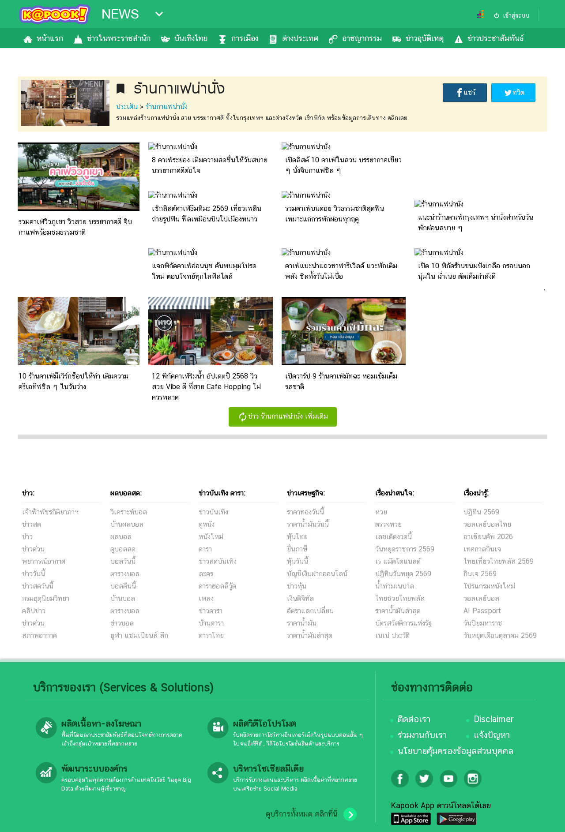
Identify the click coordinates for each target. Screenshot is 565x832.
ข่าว (27, 536)
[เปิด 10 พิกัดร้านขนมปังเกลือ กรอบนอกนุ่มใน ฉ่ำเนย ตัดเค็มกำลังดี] (438, 252)
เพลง (206, 598)
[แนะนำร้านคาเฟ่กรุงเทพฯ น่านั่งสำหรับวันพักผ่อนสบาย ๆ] (438, 204)
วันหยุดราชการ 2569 (404, 549)
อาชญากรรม (362, 38)
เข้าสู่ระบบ (516, 15)
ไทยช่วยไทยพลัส (400, 598)
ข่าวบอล (122, 623)
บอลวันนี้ (123, 561)
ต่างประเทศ (300, 38)
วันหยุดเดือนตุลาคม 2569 (500, 635)
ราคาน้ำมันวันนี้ (308, 524)
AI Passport (482, 611)
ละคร (206, 574)
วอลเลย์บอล (481, 598)
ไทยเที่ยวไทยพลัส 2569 (498, 561)
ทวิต (518, 92)
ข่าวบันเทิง (213, 512)
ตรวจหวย (388, 524)
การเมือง (244, 38)
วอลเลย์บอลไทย (487, 524)
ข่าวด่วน (33, 549)
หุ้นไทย (297, 536)
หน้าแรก (50, 38)
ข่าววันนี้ (33, 574)
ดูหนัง (207, 524)
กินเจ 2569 (480, 574)
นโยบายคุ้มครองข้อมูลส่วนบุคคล (455, 751)
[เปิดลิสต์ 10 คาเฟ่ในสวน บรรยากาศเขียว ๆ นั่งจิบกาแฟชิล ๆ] (306, 146)
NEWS (120, 14)
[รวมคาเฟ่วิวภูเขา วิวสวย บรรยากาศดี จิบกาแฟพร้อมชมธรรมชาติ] (77, 208)
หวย (381, 512)
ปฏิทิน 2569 (481, 512)
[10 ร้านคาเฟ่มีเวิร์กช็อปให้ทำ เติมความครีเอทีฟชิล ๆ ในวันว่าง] (77, 363)
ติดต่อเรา (414, 719)
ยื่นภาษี (297, 549)
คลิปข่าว (33, 611)
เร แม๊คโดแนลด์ (398, 561)
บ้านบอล (122, 598)
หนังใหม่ (211, 536)
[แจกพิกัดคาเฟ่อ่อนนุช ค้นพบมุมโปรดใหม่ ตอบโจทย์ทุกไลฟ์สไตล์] (172, 252)
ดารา (205, 549)
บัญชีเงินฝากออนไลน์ (317, 574)
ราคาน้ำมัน (301, 623)
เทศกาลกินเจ (482, 549)
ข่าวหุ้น (296, 586)
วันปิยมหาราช (482, 623)
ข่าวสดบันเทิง (218, 561)
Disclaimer (494, 719)
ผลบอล (121, 536)
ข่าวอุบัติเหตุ (425, 38)
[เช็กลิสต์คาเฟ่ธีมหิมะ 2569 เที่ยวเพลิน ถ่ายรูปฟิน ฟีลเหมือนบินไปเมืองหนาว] (172, 195)
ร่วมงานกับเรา (422, 735)
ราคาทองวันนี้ (305, 512)
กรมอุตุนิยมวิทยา (45, 598)
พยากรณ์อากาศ (43, 561)
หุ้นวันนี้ (297, 561)
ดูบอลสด (123, 549)
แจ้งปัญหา (492, 735)
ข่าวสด (31, 524)
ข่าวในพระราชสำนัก (119, 38)
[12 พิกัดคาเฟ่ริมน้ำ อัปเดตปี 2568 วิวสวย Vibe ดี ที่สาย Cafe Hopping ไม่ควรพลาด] (210, 363)
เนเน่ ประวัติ (392, 635)
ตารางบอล (124, 574)
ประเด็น (127, 106)
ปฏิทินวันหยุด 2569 (403, 574)
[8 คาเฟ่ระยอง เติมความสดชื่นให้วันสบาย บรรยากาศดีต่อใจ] (172, 146)
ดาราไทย (211, 635)
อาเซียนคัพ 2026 (488, 536)
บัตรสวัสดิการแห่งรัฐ (403, 623)
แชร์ (469, 92)
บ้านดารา (211, 623)
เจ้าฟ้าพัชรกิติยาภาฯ (50, 512)
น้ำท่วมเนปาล (394, 586)
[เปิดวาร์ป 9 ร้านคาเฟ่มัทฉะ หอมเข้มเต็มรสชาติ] (344, 363)
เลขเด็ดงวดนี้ (393, 536)
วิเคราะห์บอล (128, 512)
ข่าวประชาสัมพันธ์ (495, 38)
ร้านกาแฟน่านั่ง (167, 106)
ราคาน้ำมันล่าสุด (309, 635)
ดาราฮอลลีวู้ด (217, 586)
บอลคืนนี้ (123, 586)
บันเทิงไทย (190, 38)
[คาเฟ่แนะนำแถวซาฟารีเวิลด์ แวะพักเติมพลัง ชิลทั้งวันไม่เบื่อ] (306, 252)
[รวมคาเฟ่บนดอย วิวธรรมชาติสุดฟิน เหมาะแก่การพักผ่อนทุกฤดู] (306, 195)
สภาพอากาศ (39, 635)
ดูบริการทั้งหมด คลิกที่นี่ (301, 814)
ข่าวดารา (210, 611)
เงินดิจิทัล (300, 598)
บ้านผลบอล (126, 524)
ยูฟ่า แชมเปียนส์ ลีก (139, 635)
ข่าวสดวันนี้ (37, 586)
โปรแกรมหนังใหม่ (489, 586)
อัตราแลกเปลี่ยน (310, 611)
